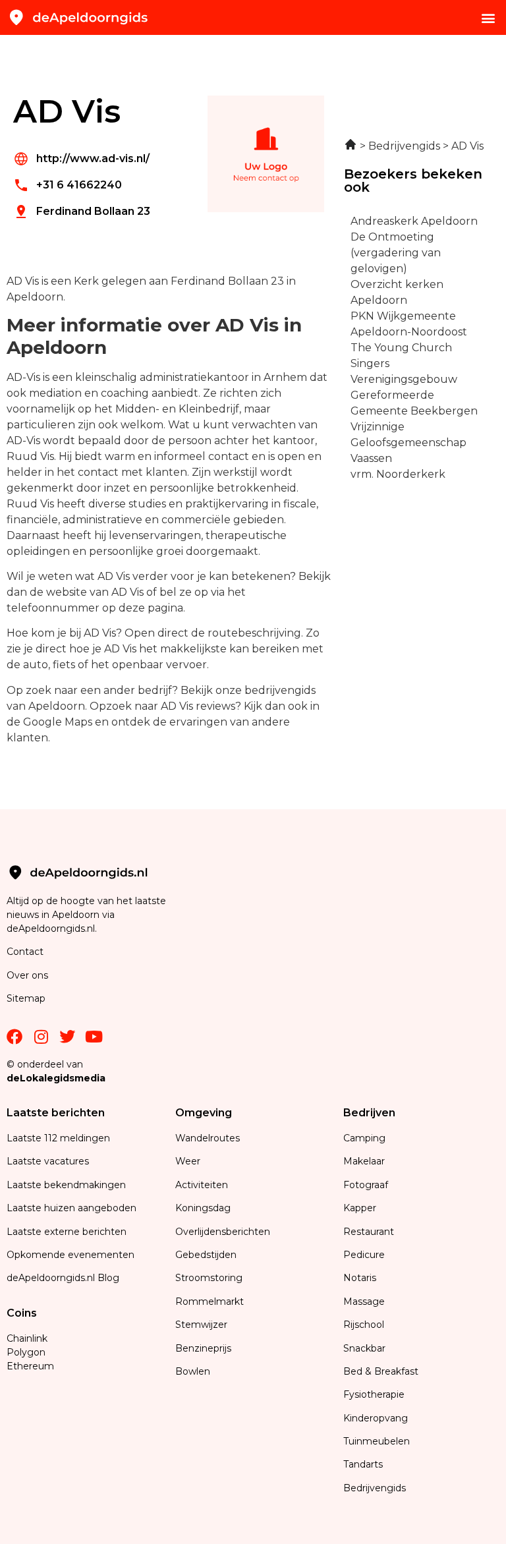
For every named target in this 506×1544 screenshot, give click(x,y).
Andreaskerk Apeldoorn (414, 221)
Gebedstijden (206, 1255)
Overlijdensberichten (224, 1232)
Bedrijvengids (374, 1488)
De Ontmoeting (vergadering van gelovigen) (396, 253)
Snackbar (364, 1348)
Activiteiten (201, 1185)
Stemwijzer (201, 1324)
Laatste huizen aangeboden (71, 1208)
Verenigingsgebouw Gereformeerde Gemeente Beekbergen (414, 395)
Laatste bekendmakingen (66, 1185)
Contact (25, 952)
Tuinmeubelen (376, 1441)
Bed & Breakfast (380, 1371)
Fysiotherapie (374, 1394)
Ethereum (30, 1366)
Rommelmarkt (210, 1301)
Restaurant (368, 1232)
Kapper (361, 1208)
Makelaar (364, 1161)
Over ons (27, 975)
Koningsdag (203, 1208)
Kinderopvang (375, 1418)
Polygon (26, 1352)
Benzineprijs (203, 1348)
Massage (364, 1301)
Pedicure (364, 1255)
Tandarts (363, 1464)
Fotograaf (367, 1185)
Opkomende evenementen (70, 1255)
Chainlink (27, 1338)
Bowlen (192, 1371)
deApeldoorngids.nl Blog (63, 1278)
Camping (365, 1138)
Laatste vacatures (48, 1161)
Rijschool (363, 1324)
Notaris (359, 1278)
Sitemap (27, 998)
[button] (488, 17)
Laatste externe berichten (66, 1232)
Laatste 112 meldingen (58, 1138)
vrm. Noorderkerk (398, 474)
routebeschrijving (254, 633)
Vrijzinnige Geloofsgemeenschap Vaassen (408, 442)
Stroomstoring (208, 1278)
